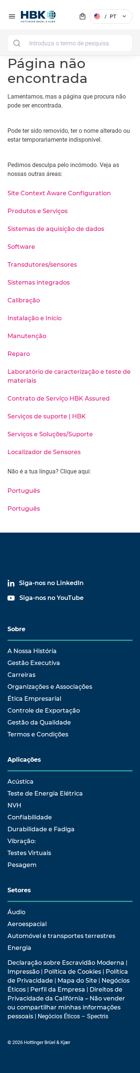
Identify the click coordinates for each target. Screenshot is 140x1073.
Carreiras (21, 674)
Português (23, 490)
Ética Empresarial (34, 698)
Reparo (18, 353)
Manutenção (26, 336)
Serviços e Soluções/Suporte (50, 434)
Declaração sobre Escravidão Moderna (65, 962)
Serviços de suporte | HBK (46, 416)
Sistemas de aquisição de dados (55, 228)
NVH (14, 805)
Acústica (20, 781)
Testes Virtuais (29, 853)
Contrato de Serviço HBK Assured (58, 398)
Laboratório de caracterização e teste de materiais (69, 376)
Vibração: (21, 841)
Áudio (16, 912)
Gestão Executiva (33, 662)
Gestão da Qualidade (39, 722)
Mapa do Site (77, 980)
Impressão (23, 971)
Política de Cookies (72, 971)
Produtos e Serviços (37, 211)
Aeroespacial (27, 924)
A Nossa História (32, 651)
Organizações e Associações (49, 686)
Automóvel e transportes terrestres (61, 935)
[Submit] (16, 43)
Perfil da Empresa (57, 989)
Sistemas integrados (38, 282)
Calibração (23, 300)
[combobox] (70, 43)
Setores (19, 890)
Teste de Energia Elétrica (45, 793)
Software (21, 246)
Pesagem (22, 864)
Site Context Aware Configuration (59, 193)
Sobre (16, 629)
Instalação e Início (34, 318)
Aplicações (24, 759)
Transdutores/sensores (42, 264)
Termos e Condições (37, 734)
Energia (19, 947)
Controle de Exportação (43, 710)
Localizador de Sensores (44, 452)
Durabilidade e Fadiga (41, 829)
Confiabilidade (29, 817)
